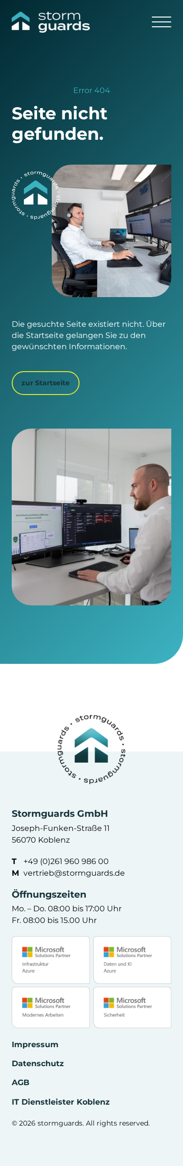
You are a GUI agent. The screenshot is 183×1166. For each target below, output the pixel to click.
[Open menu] (161, 22)
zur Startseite (45, 382)
